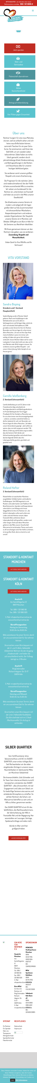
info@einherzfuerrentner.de (21, 617)
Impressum (18, 1028)
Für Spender (7, 1028)
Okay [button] (12, 1080)
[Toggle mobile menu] (33, 11)
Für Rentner (6, 1026)
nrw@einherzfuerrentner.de (21, 683)
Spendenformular (8, 1038)
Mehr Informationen (21, 1080)
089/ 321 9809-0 (26, 4)
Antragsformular (8, 1035)
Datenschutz (18, 1026)
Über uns (6, 1031)
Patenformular (7, 1040)
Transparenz (7, 1033)
